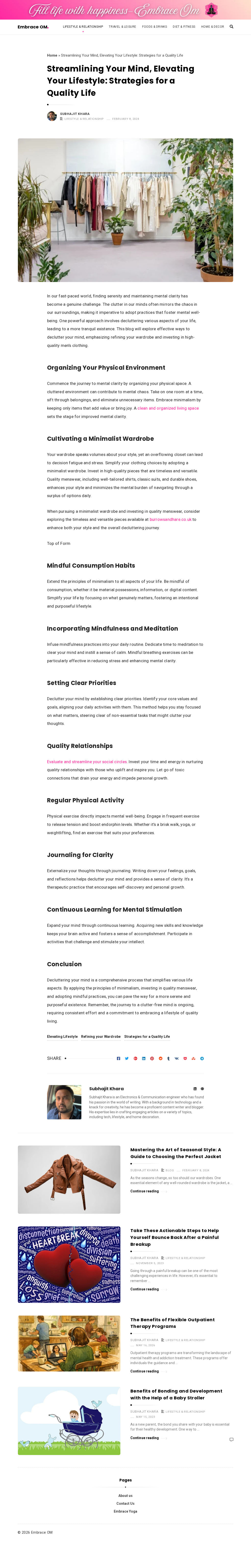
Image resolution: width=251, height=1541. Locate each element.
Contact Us (125, 1503)
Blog (170, 1170)
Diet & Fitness (184, 26)
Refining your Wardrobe (101, 1037)
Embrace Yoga (125, 1511)
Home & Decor (212, 26)
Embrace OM (32, 27)
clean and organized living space (168, 408)
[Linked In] (195, 1089)
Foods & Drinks (154, 26)
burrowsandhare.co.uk (170, 519)
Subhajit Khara (74, 114)
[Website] (202, 1089)
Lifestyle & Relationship (83, 26)
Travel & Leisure (122, 26)
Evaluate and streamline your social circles (87, 761)
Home (52, 55)
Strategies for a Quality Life (147, 1037)
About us (125, 1496)
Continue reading (144, 1191)
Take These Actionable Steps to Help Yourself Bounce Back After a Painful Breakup (174, 1237)
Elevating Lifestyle (62, 1037)
